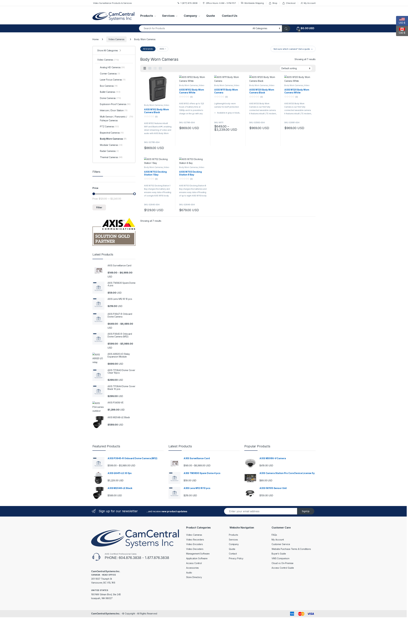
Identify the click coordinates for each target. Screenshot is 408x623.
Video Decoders (194, 549)
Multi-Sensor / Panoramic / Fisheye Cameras (116, 118)
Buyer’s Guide (279, 553)
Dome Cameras (110, 98)
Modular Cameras (111, 145)
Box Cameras (109, 85)
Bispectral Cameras (112, 132)
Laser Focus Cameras (112, 79)
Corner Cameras (110, 73)
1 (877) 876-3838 (189, 3)
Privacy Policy (236, 558)
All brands (148, 48)
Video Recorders (195, 539)
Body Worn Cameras (153, 105)
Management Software (198, 553)
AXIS (163, 48)
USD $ (400, 22)
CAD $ (400, 32)
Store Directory (194, 577)
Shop (274, 3)
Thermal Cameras (111, 157)
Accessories (192, 567)
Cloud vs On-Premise (282, 563)
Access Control (194, 563)
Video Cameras (116, 39)
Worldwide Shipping (254, 3)
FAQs (274, 534)
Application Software (197, 558)
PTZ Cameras (109, 126)
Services (168, 15)
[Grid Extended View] (144, 68)
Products (146, 15)
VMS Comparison (280, 558)
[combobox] (195, 28)
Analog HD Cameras (112, 67)
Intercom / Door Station (113, 110)
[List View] (155, 68)
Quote (210, 15)
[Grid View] (149, 68)
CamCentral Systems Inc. (105, 613)
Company (190, 15)
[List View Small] (160, 68)
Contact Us (229, 15)
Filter (99, 207)
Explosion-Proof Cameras (115, 104)
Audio (189, 572)
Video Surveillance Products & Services (112, 3)
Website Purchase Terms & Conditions (291, 549)
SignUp (306, 511)
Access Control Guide (283, 567)
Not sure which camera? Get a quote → (293, 49)
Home (95, 39)
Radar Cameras (109, 151)
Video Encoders (194, 544)
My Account (310, 3)
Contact (233, 553)
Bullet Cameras (110, 92)
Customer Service (281, 544)
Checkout (290, 3)
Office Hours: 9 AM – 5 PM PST (221, 3)
